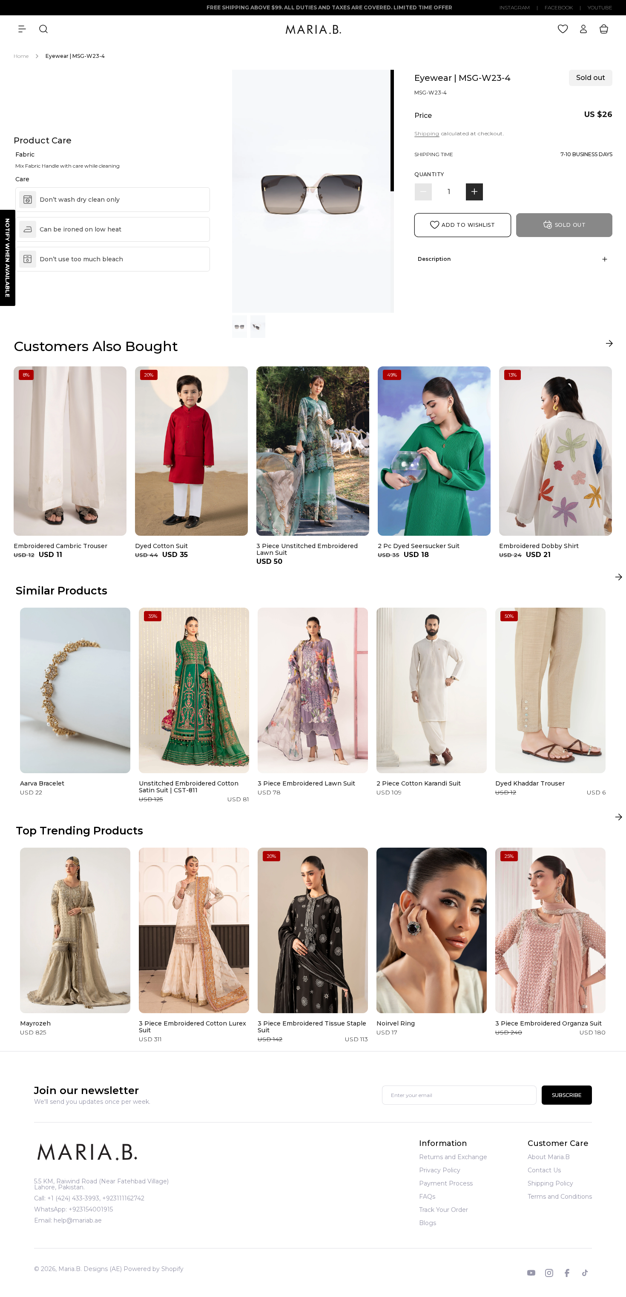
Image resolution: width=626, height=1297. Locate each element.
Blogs (427, 1223)
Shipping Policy (550, 1183)
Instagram (515, 7)
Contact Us (544, 1170)
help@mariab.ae (78, 1220)
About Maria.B (549, 1157)
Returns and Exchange (453, 1157)
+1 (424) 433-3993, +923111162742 (95, 1198)
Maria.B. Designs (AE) (90, 1269)
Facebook (559, 7)
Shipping (426, 133)
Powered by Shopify (153, 1269)
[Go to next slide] (609, 345)
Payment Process (446, 1183)
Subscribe (567, 1095)
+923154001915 (91, 1209)
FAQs (427, 1196)
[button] (22, 29)
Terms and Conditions (560, 1196)
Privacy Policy (439, 1170)
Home (21, 56)
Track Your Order (443, 1210)
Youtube (600, 7)
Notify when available (7, 257)
